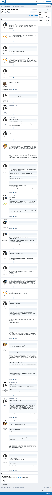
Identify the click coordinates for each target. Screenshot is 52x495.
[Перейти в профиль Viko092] (5, 254)
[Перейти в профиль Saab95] (5, 37)
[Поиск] (50, 4)
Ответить (34, 15)
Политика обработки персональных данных (45, 491)
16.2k (5, 427)
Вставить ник (10, 30)
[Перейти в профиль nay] (40, 17)
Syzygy (4, 105)
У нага (9, 12)
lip (4, 398)
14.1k (5, 75)
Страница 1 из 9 (15, 473)
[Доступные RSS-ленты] (50, 487)
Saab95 (4, 290)
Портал (6, 4)
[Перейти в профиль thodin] (5, 71)
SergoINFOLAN (4, 219)
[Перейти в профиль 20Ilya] (5, 84)
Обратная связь (27, 489)
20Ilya (5, 80)
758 (5, 258)
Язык (20, 489)
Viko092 (4, 251)
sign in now (19, 477)
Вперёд (10, 473)
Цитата (16, 30)
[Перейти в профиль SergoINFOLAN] (5, 222)
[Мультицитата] (13, 30)
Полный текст (11, 28)
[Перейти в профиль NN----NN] (5, 198)
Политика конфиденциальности (46, 490)
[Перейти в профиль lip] (5, 401)
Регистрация (49, 1)
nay (41, 16)
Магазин (2, 4)
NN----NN (4, 195)
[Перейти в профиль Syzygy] (5, 108)
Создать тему (28, 15)
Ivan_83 (4, 143)
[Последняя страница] (11, 19)
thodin (5, 68)
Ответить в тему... (8, 480)
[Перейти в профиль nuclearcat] (46, 14)
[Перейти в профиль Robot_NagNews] (2, 12)
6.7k (5, 112)
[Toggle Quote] (10, 403)
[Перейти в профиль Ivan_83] (5, 146)
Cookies (31, 489)
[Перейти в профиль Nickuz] (5, 48)
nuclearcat (49, 14)
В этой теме (47, 4)
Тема (23, 489)
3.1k (5, 226)
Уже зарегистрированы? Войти (40, 1)
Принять (48, 493)
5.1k (5, 405)
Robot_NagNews (8, 11)
